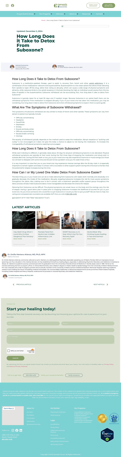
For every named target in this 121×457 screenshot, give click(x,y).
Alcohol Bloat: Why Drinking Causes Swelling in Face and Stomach (96, 234)
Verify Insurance (55, 415)
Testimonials (30, 421)
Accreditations (54, 424)
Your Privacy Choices (56, 444)
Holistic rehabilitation (85, 422)
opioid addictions (96, 83)
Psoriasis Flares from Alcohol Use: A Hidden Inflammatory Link (46, 234)
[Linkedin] (20, 430)
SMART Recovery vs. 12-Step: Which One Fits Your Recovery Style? (72, 234)
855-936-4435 (71, 194)
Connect (99, 14)
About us (72, 14)
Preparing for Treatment (57, 412)
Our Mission (30, 415)
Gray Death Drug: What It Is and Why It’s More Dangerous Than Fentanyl (23, 234)
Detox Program (84, 414)
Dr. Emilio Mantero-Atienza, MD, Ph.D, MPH (22, 67)
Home (43, 20)
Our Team (30, 412)
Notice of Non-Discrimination (59, 441)
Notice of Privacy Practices (18, 366)
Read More (18, 239)
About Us (30, 408)
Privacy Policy (109, 364)
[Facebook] (12, 5)
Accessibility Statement (57, 438)
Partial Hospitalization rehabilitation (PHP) (83, 420)
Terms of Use (54, 435)
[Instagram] (7, 5)
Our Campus (31, 418)
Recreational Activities (33, 424)
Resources (86, 14)
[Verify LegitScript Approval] (107, 442)
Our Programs (44, 14)
